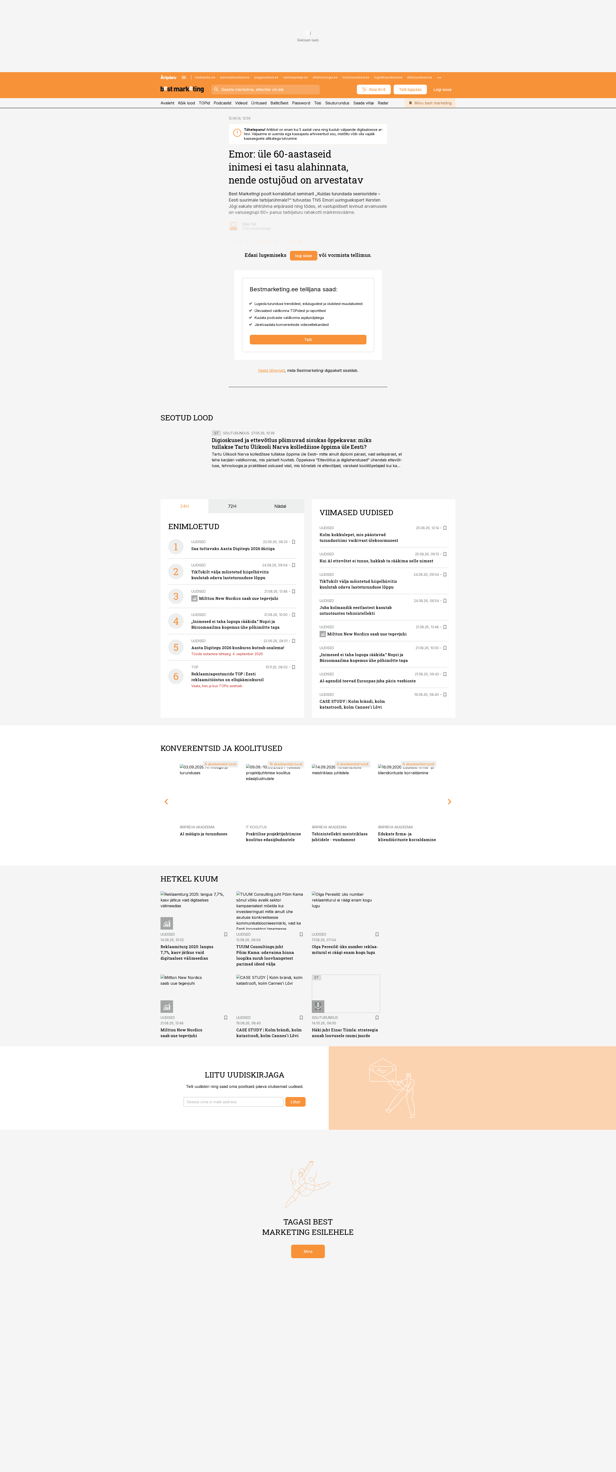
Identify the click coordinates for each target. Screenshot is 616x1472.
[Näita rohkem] (439, 77)
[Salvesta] (293, 542)
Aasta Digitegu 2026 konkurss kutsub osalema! (237, 647)
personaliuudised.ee (235, 77)
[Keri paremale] (450, 802)
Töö (317, 103)
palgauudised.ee (266, 77)
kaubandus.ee (205, 77)
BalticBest (279, 103)
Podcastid (222, 103)
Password (301, 103)
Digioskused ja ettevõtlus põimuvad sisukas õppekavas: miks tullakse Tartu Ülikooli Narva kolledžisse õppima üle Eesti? (292, 443)
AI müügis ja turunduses (203, 833)
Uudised (198, 542)
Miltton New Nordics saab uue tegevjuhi (238, 598)
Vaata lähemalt (271, 370)
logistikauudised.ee (388, 77)
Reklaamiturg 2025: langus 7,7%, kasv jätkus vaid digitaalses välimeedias (186, 952)
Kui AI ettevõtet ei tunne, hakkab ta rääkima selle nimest (376, 560)
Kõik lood (186, 103)
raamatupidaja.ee (295, 77)
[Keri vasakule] (166, 802)
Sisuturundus (337, 103)
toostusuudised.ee (355, 77)
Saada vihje (363, 103)
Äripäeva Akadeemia (197, 827)
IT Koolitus (256, 827)
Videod (241, 103)
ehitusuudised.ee (419, 77)
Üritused (259, 103)
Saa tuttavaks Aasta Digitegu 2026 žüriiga (233, 548)
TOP (195, 667)
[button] (233, 1102)
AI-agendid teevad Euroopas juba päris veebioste (368, 680)
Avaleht (167, 103)
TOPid (204, 103)
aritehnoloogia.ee (325, 77)
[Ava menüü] (183, 77)
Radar (383, 103)
